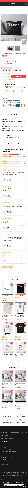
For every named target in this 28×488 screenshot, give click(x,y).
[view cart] (26, 4)
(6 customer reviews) (11, 61)
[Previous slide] (2, 27)
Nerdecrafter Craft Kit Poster (20, 295)
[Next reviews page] (25, 271)
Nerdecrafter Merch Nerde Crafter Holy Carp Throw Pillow (20, 404)
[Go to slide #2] (17, 48)
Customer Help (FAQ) (5, 464)
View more (14, 362)
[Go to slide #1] (10, 48)
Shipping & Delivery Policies (6, 457)
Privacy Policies (4, 447)
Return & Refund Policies (6, 461)
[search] (24, 4)
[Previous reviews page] (19, 271)
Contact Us (3, 462)
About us (3, 444)
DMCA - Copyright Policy (6, 449)
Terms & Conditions (5, 445)
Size (2, 65)
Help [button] (25, 486)
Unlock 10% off (2, 482)
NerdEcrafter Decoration (10, 8)
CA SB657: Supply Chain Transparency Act (9, 451)
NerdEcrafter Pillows (22, 8)
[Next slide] (25, 27)
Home (2, 8)
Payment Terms (4, 459)
